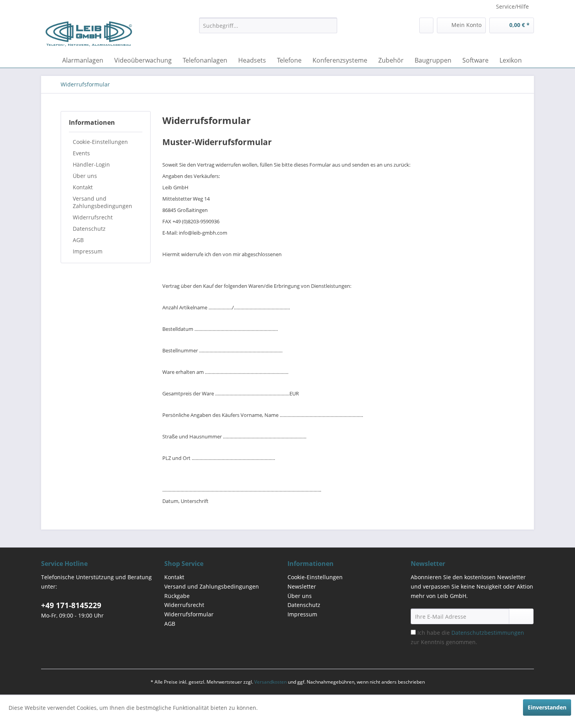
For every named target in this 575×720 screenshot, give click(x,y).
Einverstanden (547, 707)
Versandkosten (270, 682)
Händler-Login (91, 164)
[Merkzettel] (426, 25)
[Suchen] (330, 25)
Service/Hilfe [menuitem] (512, 6)
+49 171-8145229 (71, 605)
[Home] (49, 60)
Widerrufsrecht (93, 217)
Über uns (85, 176)
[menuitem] (268, 25)
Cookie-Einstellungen (100, 141)
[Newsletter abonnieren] (521, 616)
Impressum (87, 251)
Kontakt (83, 187)
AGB (78, 240)
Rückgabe (177, 596)
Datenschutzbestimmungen (487, 632)
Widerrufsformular (189, 614)
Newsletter (302, 586)
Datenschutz (89, 228)
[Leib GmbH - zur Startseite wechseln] (89, 33)
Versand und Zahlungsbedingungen (102, 202)
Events (81, 153)
